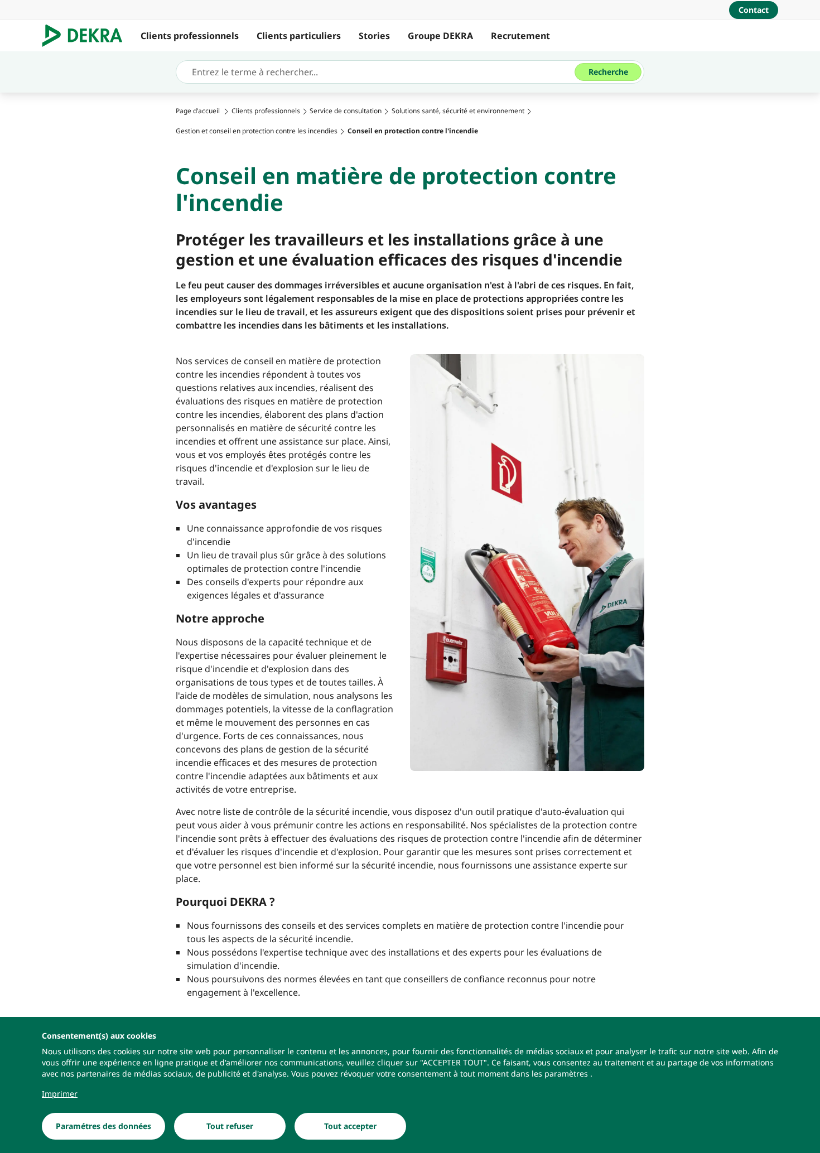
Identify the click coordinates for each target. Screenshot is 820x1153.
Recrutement (520, 36)
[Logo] (87, 35)
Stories (374, 36)
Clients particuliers (299, 36)
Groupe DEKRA (440, 36)
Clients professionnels (190, 36)
